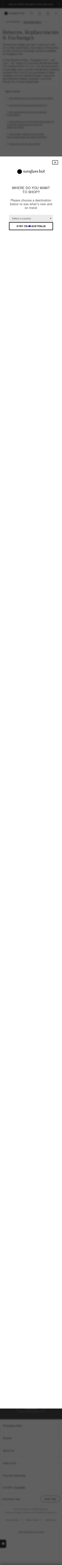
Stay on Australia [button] (31, 226)
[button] (55, 162)
